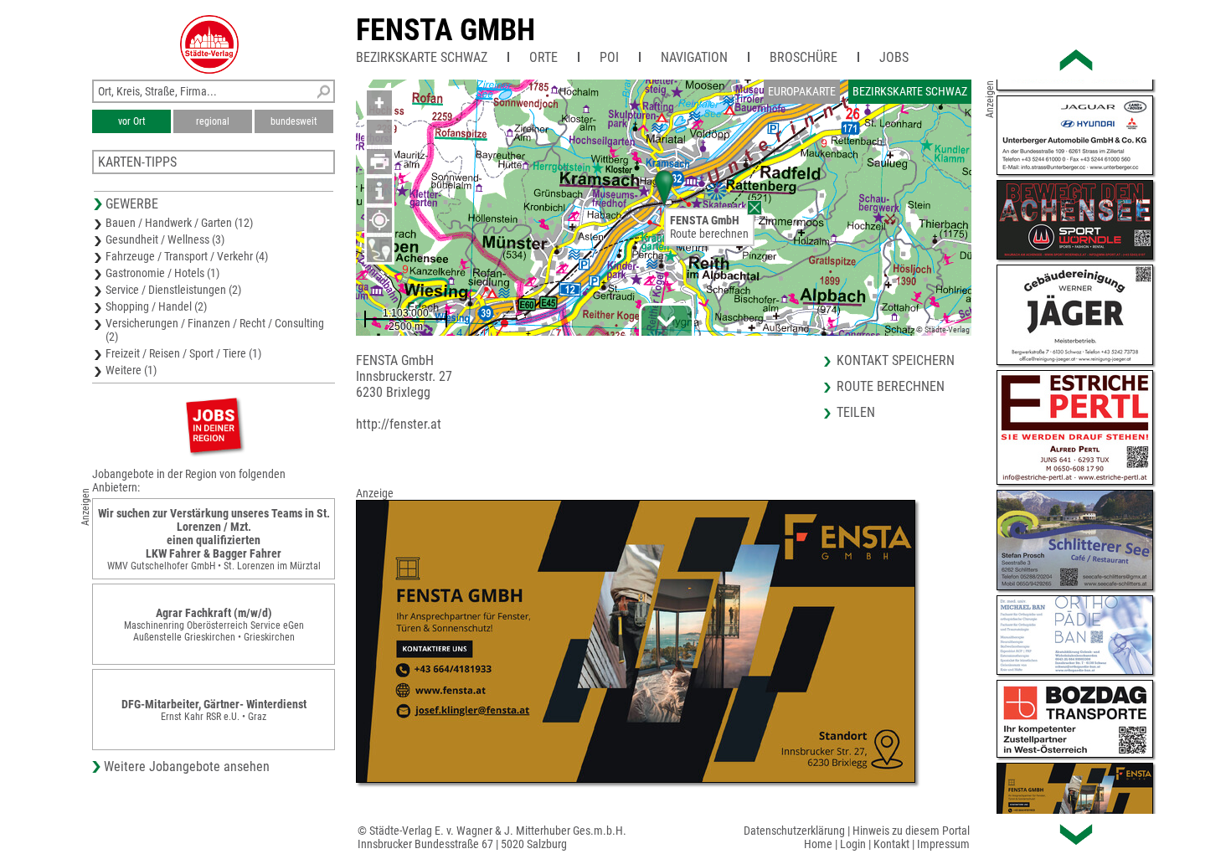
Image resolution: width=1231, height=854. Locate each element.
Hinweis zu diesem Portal (911, 830)
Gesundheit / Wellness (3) (165, 239)
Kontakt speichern (896, 360)
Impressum (943, 844)
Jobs (894, 57)
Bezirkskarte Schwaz (421, 57)
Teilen (856, 412)
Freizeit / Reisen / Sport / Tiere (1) (183, 353)
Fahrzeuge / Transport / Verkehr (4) (187, 256)
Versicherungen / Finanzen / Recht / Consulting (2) (215, 329)
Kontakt (891, 844)
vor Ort (132, 121)
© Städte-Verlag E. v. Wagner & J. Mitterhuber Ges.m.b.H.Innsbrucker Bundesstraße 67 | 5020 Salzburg (492, 837)
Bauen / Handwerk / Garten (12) (179, 222)
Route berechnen (709, 233)
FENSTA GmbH (445, 30)
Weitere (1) (131, 370)
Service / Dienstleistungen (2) (173, 289)
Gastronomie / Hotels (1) (162, 273)
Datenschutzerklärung (794, 830)
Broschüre (803, 57)
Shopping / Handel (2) (156, 306)
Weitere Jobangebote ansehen (187, 766)
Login (853, 844)
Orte (543, 57)
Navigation (694, 57)
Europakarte (802, 91)
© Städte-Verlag (943, 329)
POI (609, 57)
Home (818, 844)
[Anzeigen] (213, 425)
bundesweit (293, 121)
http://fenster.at (398, 424)
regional (212, 121)
